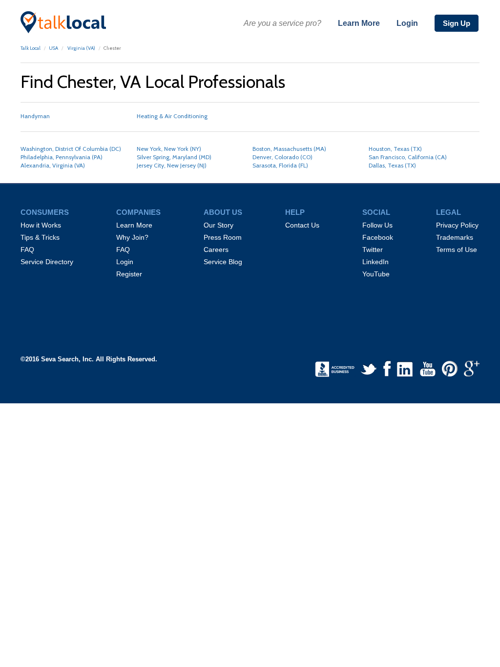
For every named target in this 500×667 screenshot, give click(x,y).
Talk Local (31, 48)
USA (53, 48)
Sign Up (456, 23)
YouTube (376, 274)
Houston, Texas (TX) (395, 148)
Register (129, 274)
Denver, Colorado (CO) (282, 157)
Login (407, 23)
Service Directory (47, 262)
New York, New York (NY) (169, 148)
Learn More (359, 23)
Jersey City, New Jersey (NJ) (172, 165)
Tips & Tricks (40, 237)
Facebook (377, 237)
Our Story (218, 225)
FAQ (27, 249)
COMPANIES (138, 212)
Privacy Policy (457, 225)
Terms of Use (456, 249)
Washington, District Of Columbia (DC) (71, 148)
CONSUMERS (45, 212)
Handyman (35, 116)
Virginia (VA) (80, 48)
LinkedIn (375, 262)
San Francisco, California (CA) (408, 157)
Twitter (372, 249)
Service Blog (223, 262)
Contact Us (302, 225)
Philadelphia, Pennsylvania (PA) (62, 157)
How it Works (41, 225)
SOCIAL (376, 212)
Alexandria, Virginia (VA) (53, 165)
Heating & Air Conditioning (172, 116)
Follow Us (377, 225)
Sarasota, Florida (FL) (280, 165)
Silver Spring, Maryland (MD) (174, 157)
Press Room (223, 237)
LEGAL (448, 212)
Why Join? (132, 237)
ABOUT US (223, 212)
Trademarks (454, 237)
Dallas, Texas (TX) (392, 165)
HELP (295, 212)
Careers (216, 249)
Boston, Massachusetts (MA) (289, 148)
